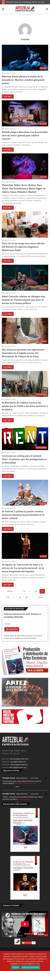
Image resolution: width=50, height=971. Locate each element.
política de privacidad (12, 638)
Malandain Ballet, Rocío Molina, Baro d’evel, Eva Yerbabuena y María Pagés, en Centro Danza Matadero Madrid (24, 188)
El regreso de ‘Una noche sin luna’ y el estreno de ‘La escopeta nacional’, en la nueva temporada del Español (23, 568)
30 (26, 597)
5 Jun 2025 (34, 778)
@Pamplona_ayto (30, 783)
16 (36, 591)
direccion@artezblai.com (19, 759)
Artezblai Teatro (8, 778)
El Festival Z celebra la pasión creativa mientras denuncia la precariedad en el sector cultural (23, 515)
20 (20, 597)
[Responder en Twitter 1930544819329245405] (4, 786)
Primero (10, 591)
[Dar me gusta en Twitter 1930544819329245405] (12, 786)
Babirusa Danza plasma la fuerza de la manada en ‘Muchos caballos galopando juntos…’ (23, 80)
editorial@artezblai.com (17, 767)
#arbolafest (19, 783)
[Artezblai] (25, 9)
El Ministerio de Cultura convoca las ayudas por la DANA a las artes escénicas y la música (25, 406)
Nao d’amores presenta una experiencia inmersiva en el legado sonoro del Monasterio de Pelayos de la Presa (23, 353)
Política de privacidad (30, 967)
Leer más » (8, 96)
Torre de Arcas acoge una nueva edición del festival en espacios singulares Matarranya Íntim (23, 247)
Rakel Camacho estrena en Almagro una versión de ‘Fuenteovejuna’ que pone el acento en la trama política (23, 300)
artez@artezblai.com (18, 762)
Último (40, 597)
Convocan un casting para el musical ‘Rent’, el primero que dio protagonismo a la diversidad (24, 459)
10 (24, 591)
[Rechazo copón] (47, 961)
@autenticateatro (24, 799)
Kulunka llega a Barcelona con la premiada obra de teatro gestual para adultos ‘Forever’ (25, 135)
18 (8, 597)
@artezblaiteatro (22, 778)
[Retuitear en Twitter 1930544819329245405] (8, 786)
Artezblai (25, 39)
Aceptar (15, 967)
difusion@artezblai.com (19, 765)
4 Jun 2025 (34, 794)
